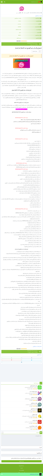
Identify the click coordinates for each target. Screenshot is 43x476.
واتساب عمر (18, 13)
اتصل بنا (21, 468)
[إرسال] (4, 2)
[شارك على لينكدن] (21, 362)
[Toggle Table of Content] (39, 51)
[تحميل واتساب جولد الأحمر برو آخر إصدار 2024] (21, 427)
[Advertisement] (21, 372)
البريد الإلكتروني (39, 453)
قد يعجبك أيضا (36, 383)
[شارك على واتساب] (11, 358)
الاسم (40, 447)
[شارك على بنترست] (11, 360)
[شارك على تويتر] (31, 360)
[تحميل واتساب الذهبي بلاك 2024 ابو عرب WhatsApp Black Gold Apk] (21, 410)
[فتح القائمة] (1, 2)
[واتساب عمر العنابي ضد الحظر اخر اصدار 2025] (21, 399)
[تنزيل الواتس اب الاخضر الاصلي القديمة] (21, 387)
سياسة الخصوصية (21, 465)
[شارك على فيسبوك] (31, 358)
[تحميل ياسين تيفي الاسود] (21, 474)
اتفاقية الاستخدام (21, 470)
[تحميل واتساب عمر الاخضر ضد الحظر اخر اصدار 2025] (21, 405)
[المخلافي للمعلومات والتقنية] (40, 1)
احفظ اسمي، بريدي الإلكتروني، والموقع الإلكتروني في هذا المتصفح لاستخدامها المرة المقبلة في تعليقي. (26, 458)
